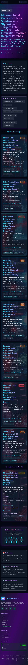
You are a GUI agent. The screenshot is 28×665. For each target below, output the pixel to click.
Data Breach (19, 101)
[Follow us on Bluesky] (10, 608)
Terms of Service (17, 659)
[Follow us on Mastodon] (6, 608)
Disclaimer (23, 658)
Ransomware (17, 112)
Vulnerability (8, 125)
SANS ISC (24, 648)
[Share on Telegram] (16, 541)
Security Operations (10, 115)
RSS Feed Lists (5, 635)
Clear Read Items (6, 626)
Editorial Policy (8, 659)
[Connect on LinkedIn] (14, 608)
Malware (7, 105)
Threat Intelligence (10, 122)
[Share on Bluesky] (16, 538)
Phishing (7, 112)
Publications (5, 620)
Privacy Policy (12, 659)
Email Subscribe (6, 633)
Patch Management (10, 108)
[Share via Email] (22, 541)
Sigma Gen (5, 624)
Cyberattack (8, 101)
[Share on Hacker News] (11, 541)
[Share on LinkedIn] (22, 538)
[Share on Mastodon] (11, 538)
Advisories (4, 618)
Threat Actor (8, 118)
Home (3, 616)
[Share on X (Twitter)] (6, 538)
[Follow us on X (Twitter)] (2, 608)
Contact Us (2, 659)
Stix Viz (4, 622)
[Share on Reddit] (6, 541)
